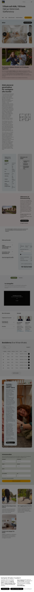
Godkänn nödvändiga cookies (17, 588)
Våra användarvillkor (21, 585)
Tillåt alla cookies (5, 588)
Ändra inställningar (27, 588)
